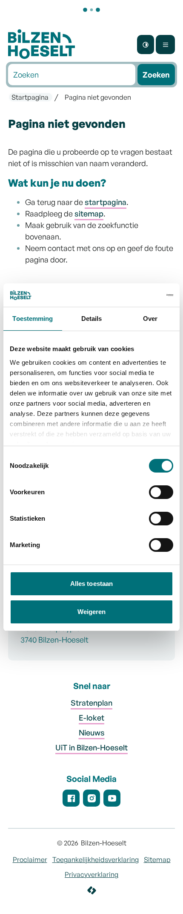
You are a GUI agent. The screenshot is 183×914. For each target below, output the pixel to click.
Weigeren (91, 611)
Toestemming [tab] (32, 318)
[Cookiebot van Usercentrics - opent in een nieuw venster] (136, 295)
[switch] (161, 494)
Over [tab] (150, 318)
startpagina (105, 202)
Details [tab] (91, 318)
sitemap (88, 213)
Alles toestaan (91, 583)
